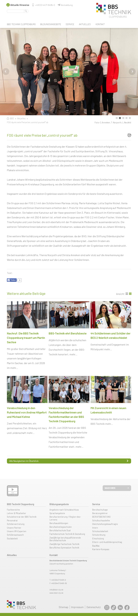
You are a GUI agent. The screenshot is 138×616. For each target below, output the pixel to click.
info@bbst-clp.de (56, 590)
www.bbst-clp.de (56, 593)
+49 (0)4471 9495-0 (58, 580)
